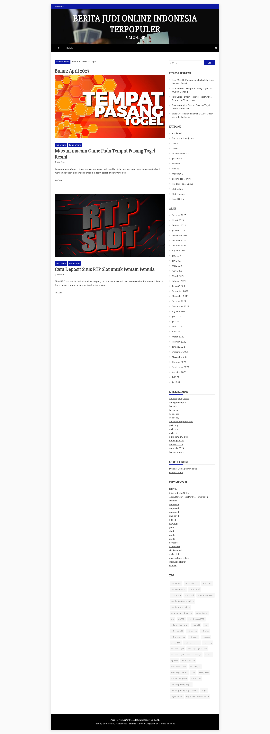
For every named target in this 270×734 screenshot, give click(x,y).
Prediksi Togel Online (182, 183)
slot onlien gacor (179, 678)
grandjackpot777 (196, 619)
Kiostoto (176, 163)
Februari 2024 (179, 225)
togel (204, 690)
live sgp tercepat (177, 402)
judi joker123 (177, 631)
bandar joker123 (205, 595)
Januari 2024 (178, 230)
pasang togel (177, 649)
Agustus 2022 (179, 311)
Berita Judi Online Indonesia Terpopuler (135, 24)
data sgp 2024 (176, 440)
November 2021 (180, 356)
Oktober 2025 (179, 215)
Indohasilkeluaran (180, 153)
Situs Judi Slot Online (179, 492)
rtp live (208, 655)
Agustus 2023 (179, 250)
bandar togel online (180, 607)
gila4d (172, 527)
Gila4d (175, 148)
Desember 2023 (180, 235)
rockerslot (174, 554)
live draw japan (176, 452)
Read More (58, 180)
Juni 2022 (177, 321)
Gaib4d (175, 143)
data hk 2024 (176, 444)
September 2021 (180, 367)
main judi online (192, 643)
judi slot (205, 631)
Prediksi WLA (176, 472)
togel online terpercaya (197, 696)
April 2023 (177, 270)
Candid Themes (167, 723)
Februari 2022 (179, 341)
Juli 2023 (176, 255)
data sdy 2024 (176, 448)
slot (193, 673)
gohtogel (173, 542)
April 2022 (177, 331)
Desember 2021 (180, 351)
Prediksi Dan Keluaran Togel (183, 468)
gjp (172, 619)
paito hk (173, 433)
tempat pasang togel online (184, 690)
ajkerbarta (176, 595)
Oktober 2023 (179, 245)
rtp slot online (188, 661)
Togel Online (75, 144)
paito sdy (173, 425)
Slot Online (74, 263)
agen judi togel (178, 589)
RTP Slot (173, 489)
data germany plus (178, 436)
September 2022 (180, 306)
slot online (196, 678)
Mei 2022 (177, 326)
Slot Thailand (178, 193)
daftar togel (201, 613)
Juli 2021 (176, 377)
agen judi (207, 583)
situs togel (195, 667)
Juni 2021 (177, 382)
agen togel (194, 589)
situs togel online (179, 673)
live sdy (173, 406)
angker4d (174, 504)
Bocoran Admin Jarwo (183, 138)
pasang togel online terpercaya (186, 655)
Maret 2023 (178, 275)
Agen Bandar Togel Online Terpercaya (188, 496)
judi (206, 625)
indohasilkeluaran (177, 561)
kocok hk (173, 410)
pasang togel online (182, 178)
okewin (172, 565)
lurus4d (175, 168)
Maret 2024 (178, 220)
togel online (176, 696)
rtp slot (174, 661)
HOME (69, 47)
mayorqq (173, 523)
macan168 (174, 546)
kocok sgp (174, 413)
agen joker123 (192, 583)
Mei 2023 (177, 265)
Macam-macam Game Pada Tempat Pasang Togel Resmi (105, 154)
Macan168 (177, 173)
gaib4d (172, 519)
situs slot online (178, 667)
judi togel (193, 637)
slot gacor (204, 673)
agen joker (176, 583)
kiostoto (173, 500)
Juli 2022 (176, 316)
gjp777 (181, 619)
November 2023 (180, 240)
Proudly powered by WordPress (111, 723)
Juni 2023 (177, 260)
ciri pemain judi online (181, 613)
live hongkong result (179, 398)
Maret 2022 (178, 336)
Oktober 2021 (179, 362)
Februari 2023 (179, 281)
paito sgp (173, 429)
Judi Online (61, 144)
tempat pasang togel (181, 685)
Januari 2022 (178, 346)
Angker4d (177, 133)
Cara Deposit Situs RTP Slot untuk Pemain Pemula (105, 269)
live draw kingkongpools (181, 421)
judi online (192, 631)
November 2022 (180, 296)
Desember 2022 (180, 291)
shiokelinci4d (175, 550)
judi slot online (178, 637)
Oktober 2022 (179, 301)
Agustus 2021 (179, 372)
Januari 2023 (178, 286)
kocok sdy (174, 417)
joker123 (196, 625)
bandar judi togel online (182, 601)
